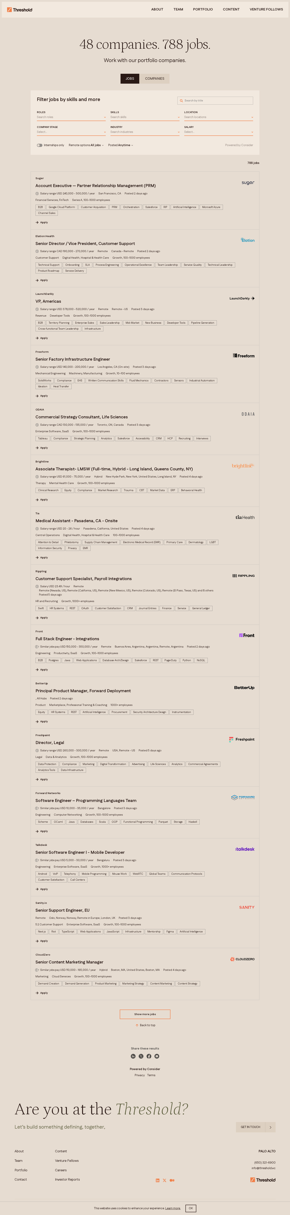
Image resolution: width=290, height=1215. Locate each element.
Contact (21, 1179)
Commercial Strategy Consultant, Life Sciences (82, 417)
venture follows (266, 9)
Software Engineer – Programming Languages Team (86, 801)
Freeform (42, 352)
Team (178, 9)
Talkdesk (41, 845)
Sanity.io (41, 903)
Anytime (124, 145)
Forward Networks (48, 793)
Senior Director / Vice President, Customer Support (85, 244)
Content (231, 9)
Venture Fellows (67, 1161)
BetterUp (42, 684)
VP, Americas (48, 301)
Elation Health (45, 236)
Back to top (147, 1025)
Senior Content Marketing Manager (69, 962)
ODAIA (40, 410)
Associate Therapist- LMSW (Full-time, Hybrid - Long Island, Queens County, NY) (114, 469)
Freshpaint (43, 735)
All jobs (96, 145)
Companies (154, 78)
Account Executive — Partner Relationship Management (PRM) (96, 186)
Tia (37, 513)
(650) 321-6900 (265, 1163)
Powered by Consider (239, 145)
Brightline (42, 462)
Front (39, 632)
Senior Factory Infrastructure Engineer (73, 359)
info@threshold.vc (264, 1168)
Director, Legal (50, 743)
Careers (61, 1170)
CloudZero (43, 955)
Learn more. (173, 1208)
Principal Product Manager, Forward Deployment (83, 691)
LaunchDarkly (45, 294)
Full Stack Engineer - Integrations (67, 639)
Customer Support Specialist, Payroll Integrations (84, 579)
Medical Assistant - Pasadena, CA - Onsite (77, 521)
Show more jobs (145, 1014)
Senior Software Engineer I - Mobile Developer (80, 853)
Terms (151, 1075)
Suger (40, 178)
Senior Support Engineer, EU (63, 910)
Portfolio (203, 9)
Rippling (41, 571)
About (157, 9)
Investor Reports (67, 1179)
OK (191, 1208)
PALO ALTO (267, 1151)
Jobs (130, 78)
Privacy (140, 1075)
